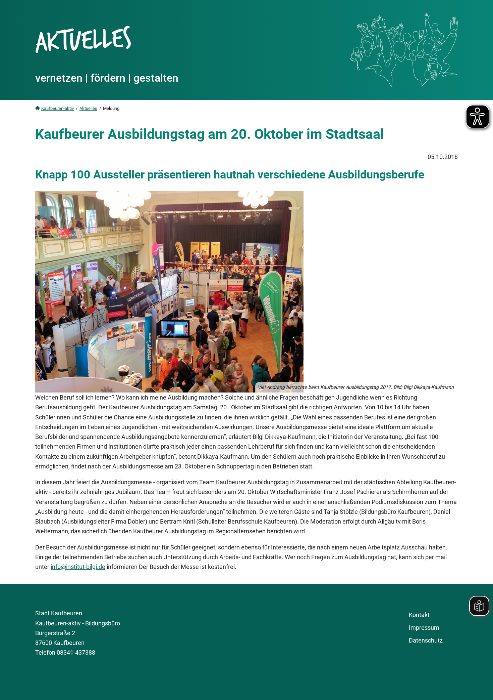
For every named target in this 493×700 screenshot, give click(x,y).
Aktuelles (88, 108)
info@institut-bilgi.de (78, 566)
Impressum (424, 627)
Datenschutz (426, 640)
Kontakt (419, 614)
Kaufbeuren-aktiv (57, 108)
